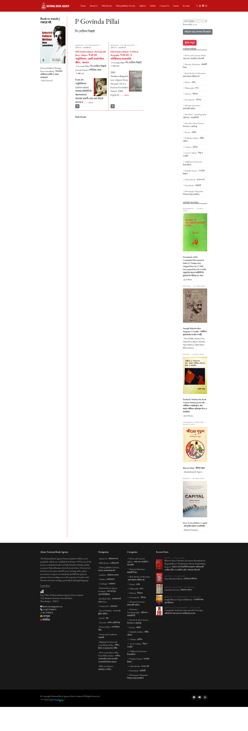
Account (186, 5)
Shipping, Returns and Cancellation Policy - (109, 645)
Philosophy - (192, 88)
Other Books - (194, 179)
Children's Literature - (193, 163)
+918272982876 (49, 609)
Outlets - (106, 579)
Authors (142, 5)
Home (83, 5)
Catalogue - (107, 583)
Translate (199, 24)
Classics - (191, 147)
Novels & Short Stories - (194, 125)
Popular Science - (194, 172)
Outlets (153, 5)
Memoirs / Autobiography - (195, 116)
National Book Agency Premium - (108, 591)
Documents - (193, 99)
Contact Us (164, 5)
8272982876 (47, 612)
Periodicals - (193, 185)
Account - (109, 622)
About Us (94, 5)
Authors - (109, 575)
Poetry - (190, 132)
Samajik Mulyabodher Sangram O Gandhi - (195, 331)
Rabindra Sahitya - (193, 140)
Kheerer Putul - (194, 468)
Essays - (190, 82)
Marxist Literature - (192, 107)
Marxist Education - (195, 66)
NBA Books (107, 5)
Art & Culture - (193, 154)
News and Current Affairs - (195, 57)
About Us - (108, 558)
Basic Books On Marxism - (194, 75)
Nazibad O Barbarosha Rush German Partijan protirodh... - (195, 405)
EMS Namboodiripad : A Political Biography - (124, 55)
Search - (104, 618)
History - (191, 93)
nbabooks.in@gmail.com (52, 606)
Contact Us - (108, 606)
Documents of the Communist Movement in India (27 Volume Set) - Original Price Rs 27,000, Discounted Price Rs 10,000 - (195, 266)
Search (176, 5)
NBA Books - (109, 563)
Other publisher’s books (125, 5)
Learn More (45, 585)
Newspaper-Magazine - (193, 193)
